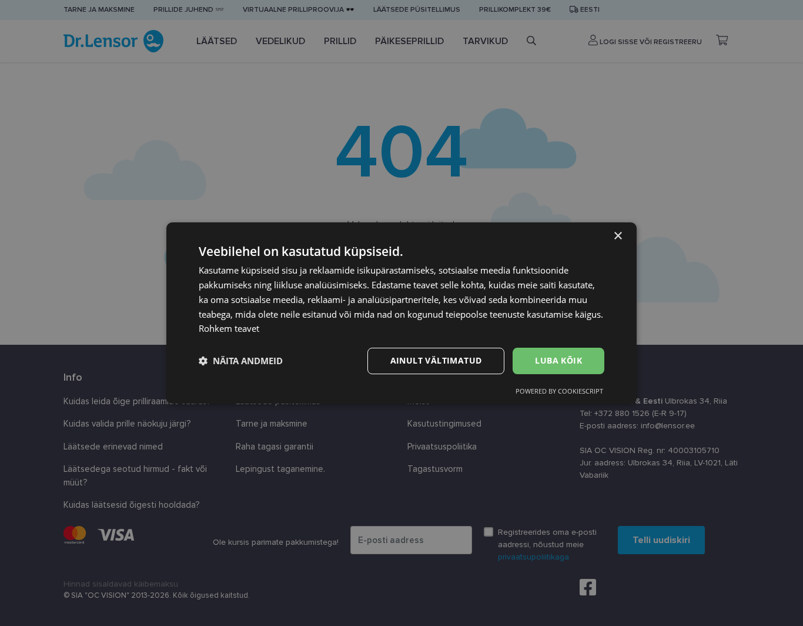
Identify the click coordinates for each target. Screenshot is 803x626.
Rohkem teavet (229, 328)
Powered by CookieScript (559, 391)
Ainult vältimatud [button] (436, 360)
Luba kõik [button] (558, 360)
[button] (241, 361)
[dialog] (401, 313)
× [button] (617, 236)
